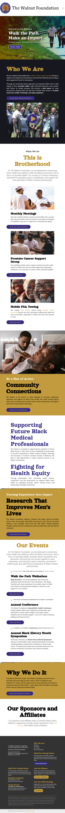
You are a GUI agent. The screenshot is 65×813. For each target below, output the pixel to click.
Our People (36, 746)
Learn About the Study (18, 534)
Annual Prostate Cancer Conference (17, 788)
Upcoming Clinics (41, 763)
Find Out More (15, 322)
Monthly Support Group (14, 779)
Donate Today (15, 47)
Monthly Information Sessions (15, 781)
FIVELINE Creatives (30, 811)
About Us (36, 745)
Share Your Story (16, 275)
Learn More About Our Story (20, 98)
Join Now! (38, 790)
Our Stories (36, 748)
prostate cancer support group (40, 76)
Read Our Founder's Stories (20, 693)
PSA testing (25, 310)
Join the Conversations (18, 227)
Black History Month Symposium (16, 789)
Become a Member (38, 749)
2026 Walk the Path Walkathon (20, 29)
